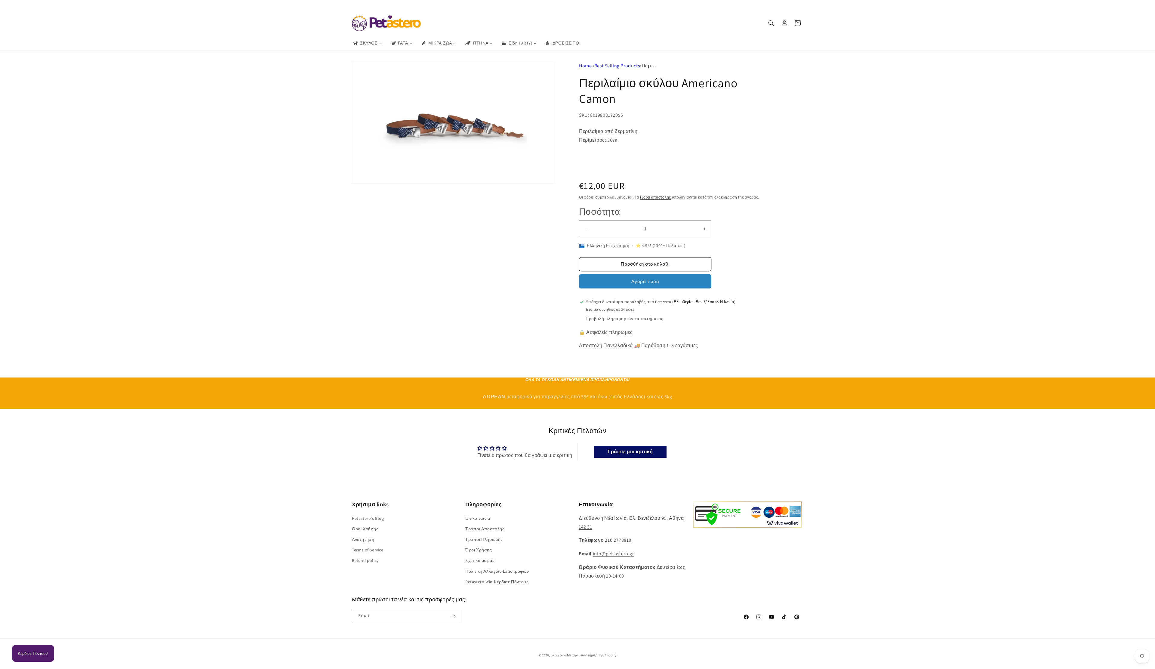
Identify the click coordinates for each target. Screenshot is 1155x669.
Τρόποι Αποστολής (485, 528)
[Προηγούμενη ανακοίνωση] (489, 5)
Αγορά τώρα (645, 281)
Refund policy (365, 560)
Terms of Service (367, 549)
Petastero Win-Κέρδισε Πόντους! (497, 581)
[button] (771, 23)
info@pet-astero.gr (613, 553)
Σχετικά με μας (479, 560)
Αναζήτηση (363, 539)
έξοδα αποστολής (655, 197)
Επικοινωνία (477, 518)
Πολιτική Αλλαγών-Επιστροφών (497, 571)
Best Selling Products (617, 66)
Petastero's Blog (368, 518)
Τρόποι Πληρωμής (484, 539)
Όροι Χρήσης (365, 528)
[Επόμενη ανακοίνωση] (665, 5)
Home (585, 66)
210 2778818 (618, 540)
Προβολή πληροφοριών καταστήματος (624, 318)
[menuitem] (367, 43)
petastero (558, 655)
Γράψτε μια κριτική (630, 452)
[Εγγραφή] (453, 616)
